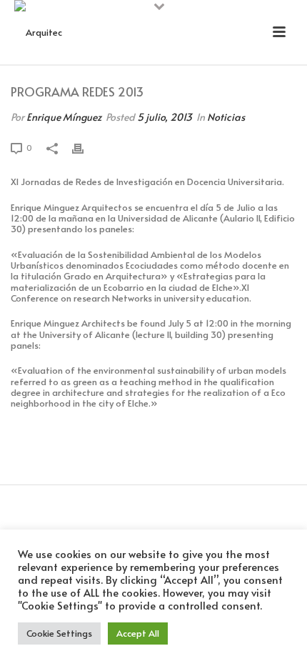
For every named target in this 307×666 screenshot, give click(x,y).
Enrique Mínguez (63, 117)
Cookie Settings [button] (59, 633)
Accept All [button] (137, 633)
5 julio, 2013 (164, 117)
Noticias (226, 117)
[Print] (85, 148)
